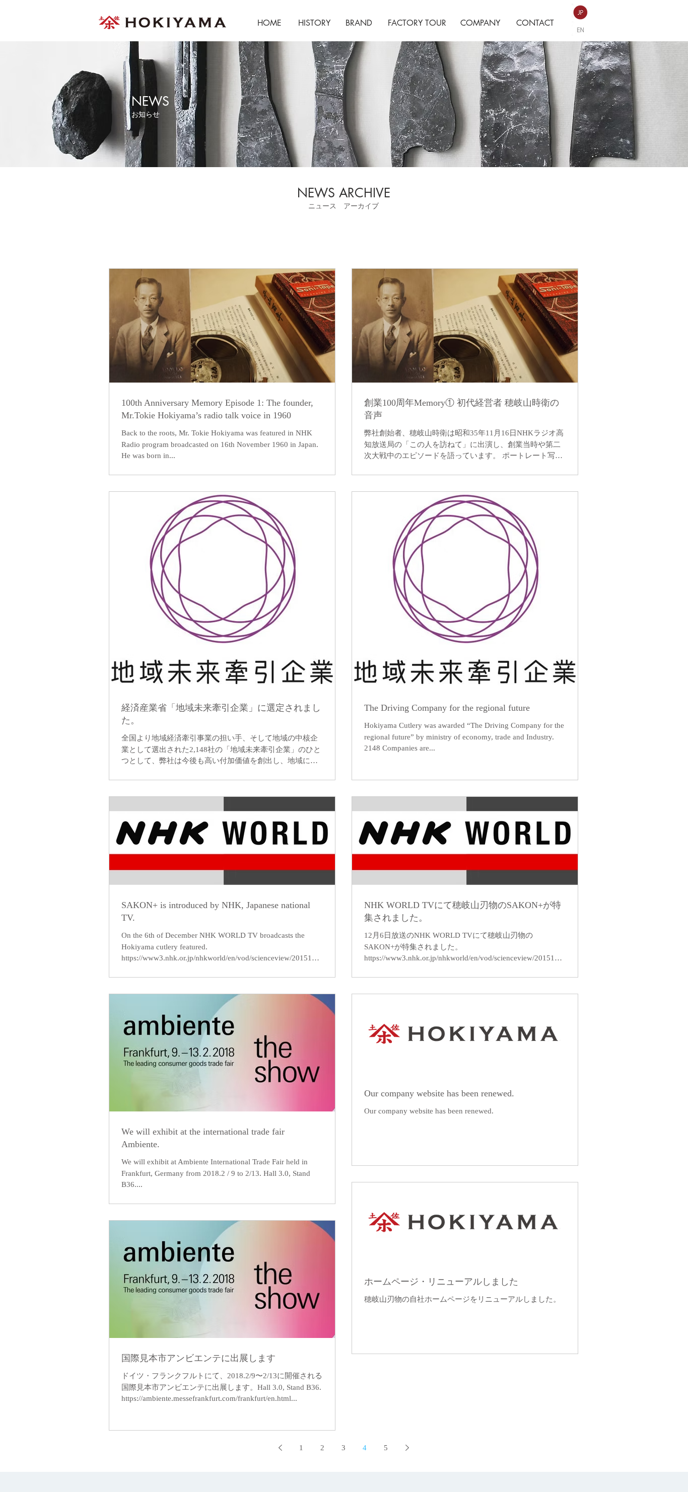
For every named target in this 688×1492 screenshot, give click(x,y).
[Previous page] (280, 1448)
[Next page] (407, 1448)
